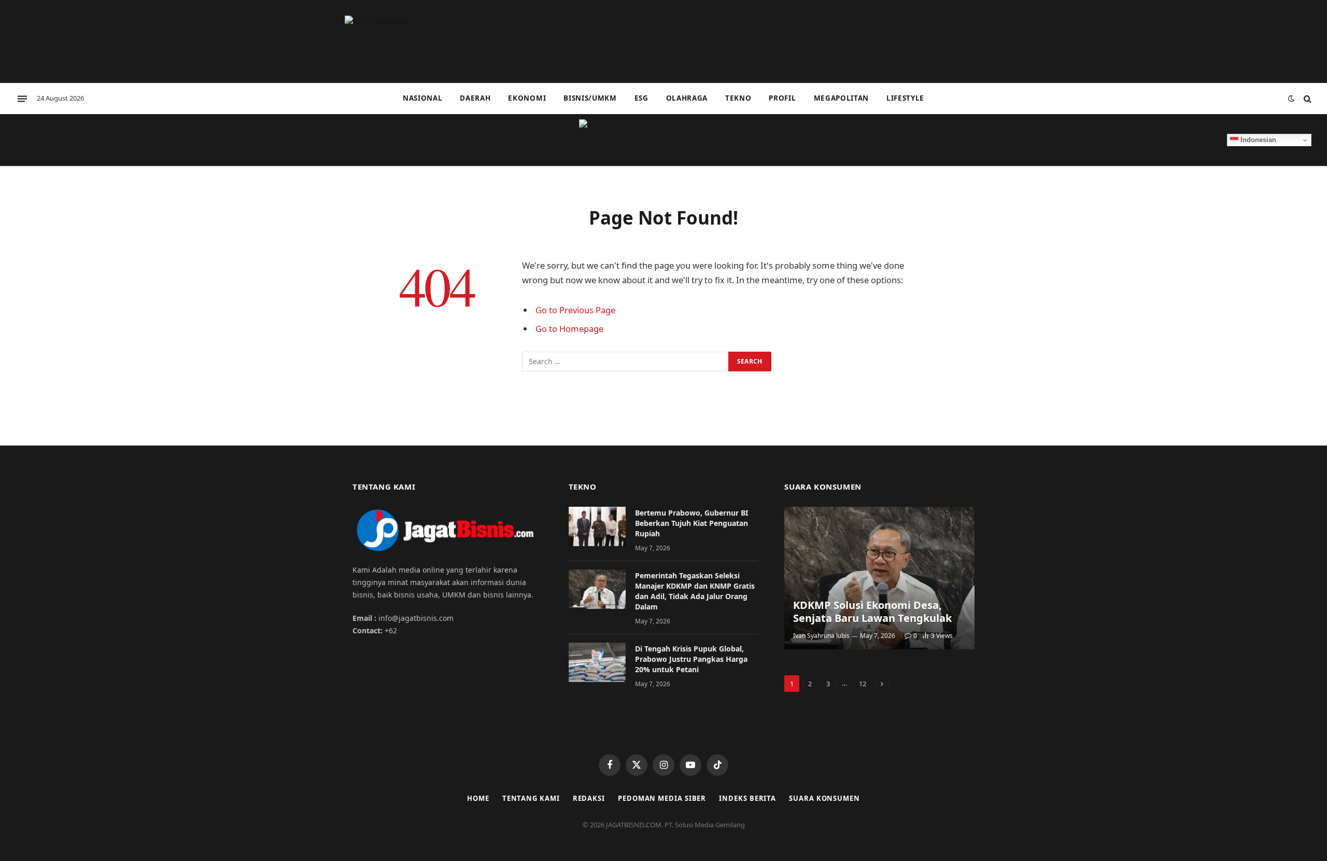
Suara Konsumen (824, 798)
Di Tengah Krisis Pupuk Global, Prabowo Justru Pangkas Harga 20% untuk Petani (691, 659)
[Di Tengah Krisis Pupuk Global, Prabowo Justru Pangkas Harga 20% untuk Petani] (597, 662)
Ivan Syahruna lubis (821, 635)
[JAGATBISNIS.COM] (663, 140)
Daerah (475, 98)
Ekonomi (527, 98)
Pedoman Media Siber (662, 798)
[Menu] (22, 98)
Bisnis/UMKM (589, 98)
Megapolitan (841, 98)
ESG (641, 98)
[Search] (1306, 98)
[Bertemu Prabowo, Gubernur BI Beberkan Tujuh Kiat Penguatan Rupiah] (597, 526)
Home (478, 798)
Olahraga (687, 98)
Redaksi (589, 798)
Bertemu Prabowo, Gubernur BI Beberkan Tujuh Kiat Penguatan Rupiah (691, 523)
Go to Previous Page (575, 310)
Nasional (422, 98)
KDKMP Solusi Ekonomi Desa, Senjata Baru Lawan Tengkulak (872, 612)
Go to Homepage (569, 329)
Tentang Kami (531, 798)
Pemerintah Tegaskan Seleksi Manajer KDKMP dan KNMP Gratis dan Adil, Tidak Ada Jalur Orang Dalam (695, 591)
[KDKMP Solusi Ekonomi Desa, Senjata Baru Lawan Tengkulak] (879, 578)
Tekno (738, 98)
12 (862, 683)
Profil (782, 98)
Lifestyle (905, 98)
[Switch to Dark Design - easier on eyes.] (1291, 98)
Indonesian (1257, 140)
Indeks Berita (747, 798)
